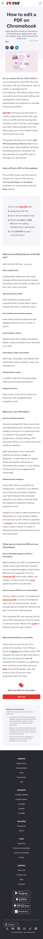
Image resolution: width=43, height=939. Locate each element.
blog (5, 669)
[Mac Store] (21, 905)
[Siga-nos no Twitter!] (7, 928)
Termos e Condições (21, 853)
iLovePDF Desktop (21, 795)
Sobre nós (21, 870)
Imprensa (21, 884)
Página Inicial (21, 763)
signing (14, 651)
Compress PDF (10, 599)
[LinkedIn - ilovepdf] (18, 928)
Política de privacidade (21, 848)
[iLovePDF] (13, 3)
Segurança (21, 843)
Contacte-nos (21, 875)
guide (34, 623)
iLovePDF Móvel (21, 799)
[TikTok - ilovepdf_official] (30, 928)
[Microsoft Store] (21, 911)
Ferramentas (21, 777)
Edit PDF (7, 113)
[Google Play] (21, 893)
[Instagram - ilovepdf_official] (24, 928)
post (33, 580)
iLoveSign (21, 804)
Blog (7, 41)
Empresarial (21, 826)
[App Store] (21, 899)
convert (8, 523)
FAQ (21, 782)
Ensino (21, 831)
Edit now (21, 697)
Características (21, 768)
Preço (21, 773)
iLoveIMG (21, 813)
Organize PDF (9, 576)
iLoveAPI (21, 808)
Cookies (21, 857)
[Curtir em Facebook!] (13, 928)
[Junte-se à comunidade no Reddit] (36, 928)
